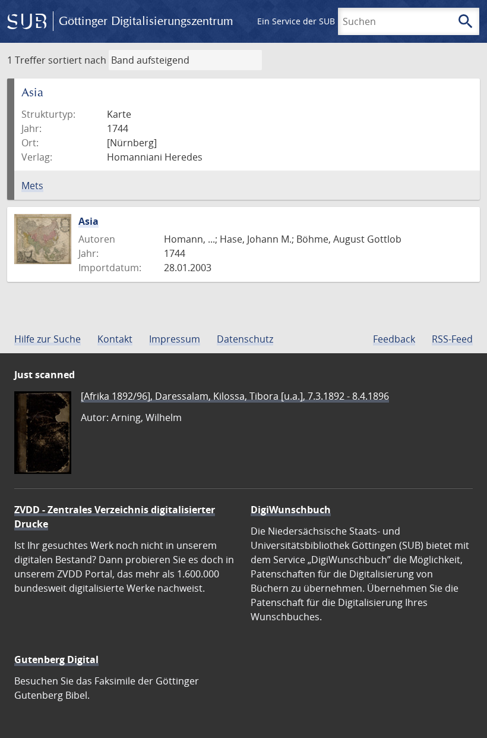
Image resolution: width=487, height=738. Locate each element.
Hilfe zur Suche (47, 339)
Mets (32, 185)
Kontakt (114, 339)
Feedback (394, 339)
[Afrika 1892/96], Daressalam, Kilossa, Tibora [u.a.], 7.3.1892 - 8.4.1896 (235, 396)
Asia (88, 221)
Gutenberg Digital (56, 659)
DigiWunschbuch (291, 509)
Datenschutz (245, 339)
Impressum (174, 339)
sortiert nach (77, 60)
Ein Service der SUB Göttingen (317, 21)
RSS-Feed (452, 339)
